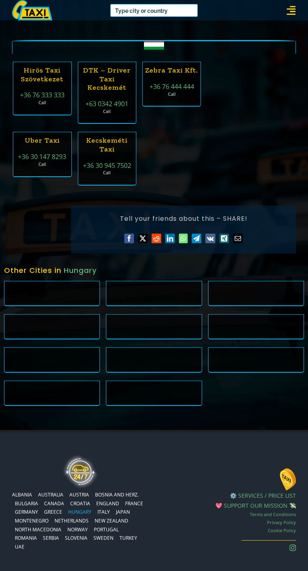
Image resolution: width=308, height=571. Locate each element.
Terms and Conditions (273, 514)
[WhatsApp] (183, 238)
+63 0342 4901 (106, 103)
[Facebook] (129, 238)
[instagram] (293, 548)
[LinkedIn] (170, 238)
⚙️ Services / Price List (263, 495)
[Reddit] (156, 238)
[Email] (238, 238)
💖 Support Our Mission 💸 (255, 505)
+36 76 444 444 (172, 86)
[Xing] (224, 238)
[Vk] (210, 238)
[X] (143, 238)
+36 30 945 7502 (107, 165)
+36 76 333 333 (42, 95)
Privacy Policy (281, 522)
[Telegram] (196, 238)
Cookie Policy (282, 530)
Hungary (80, 270)
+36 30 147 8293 (42, 156)
